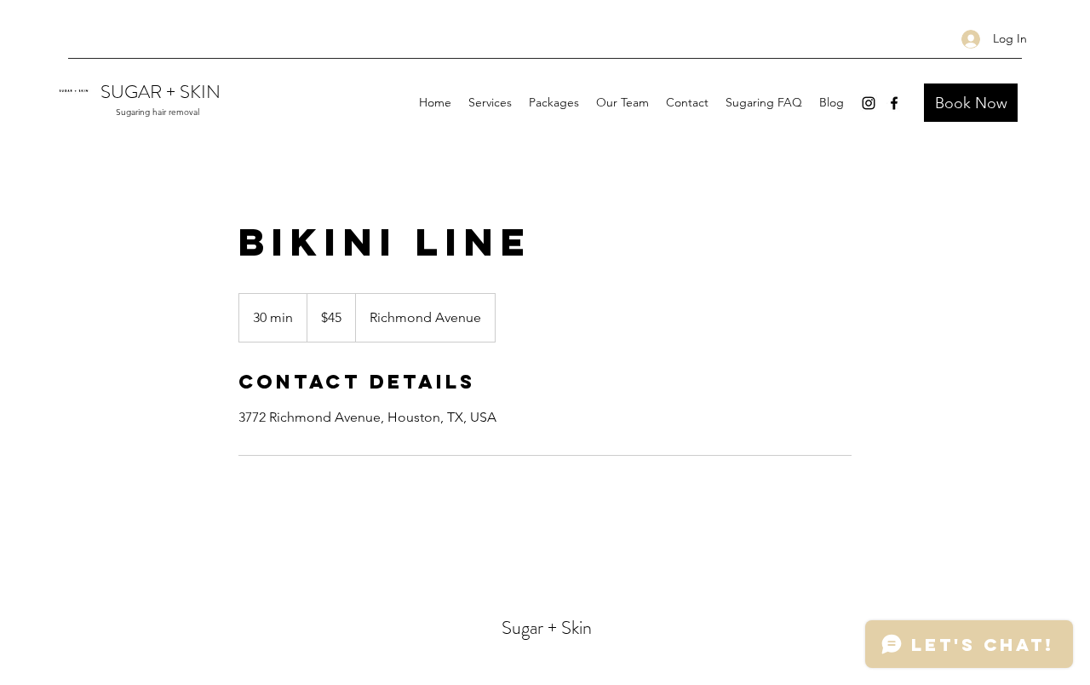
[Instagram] (868, 103)
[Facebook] (894, 103)
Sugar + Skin (547, 627)
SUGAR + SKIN (160, 91)
